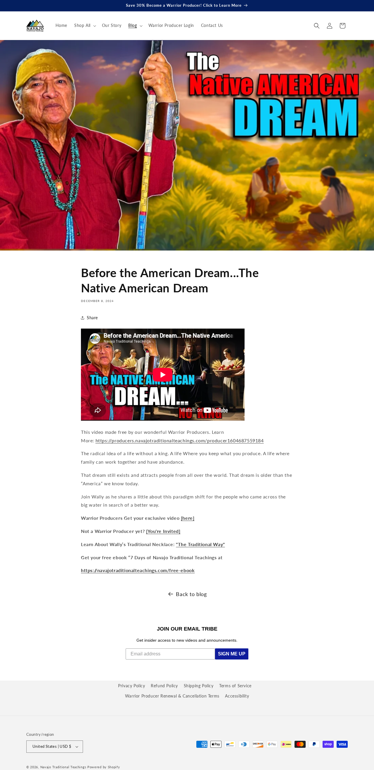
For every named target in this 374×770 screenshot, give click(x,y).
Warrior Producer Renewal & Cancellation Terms (172, 695)
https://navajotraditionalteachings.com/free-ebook (138, 570)
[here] (188, 518)
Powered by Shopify (103, 767)
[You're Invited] (163, 531)
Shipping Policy (199, 685)
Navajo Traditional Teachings (63, 767)
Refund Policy (164, 685)
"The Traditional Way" (200, 544)
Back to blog (191, 594)
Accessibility (237, 695)
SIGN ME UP (231, 653)
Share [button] (92, 317)
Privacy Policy (131, 685)
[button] (84, 25)
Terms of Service (235, 685)
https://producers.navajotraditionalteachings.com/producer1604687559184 (180, 440)
